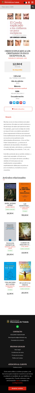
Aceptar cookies (17, 388)
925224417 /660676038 (17, 334)
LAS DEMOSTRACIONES (25, 205)
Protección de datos (17, 355)
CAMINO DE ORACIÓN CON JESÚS (25, 244)
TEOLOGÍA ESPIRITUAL (10, 244)
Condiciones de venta (17, 352)
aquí (17, 380)
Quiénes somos (17, 367)
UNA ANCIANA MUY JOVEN (10, 283)
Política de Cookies (17, 358)
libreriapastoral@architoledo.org (17, 337)
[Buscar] (33, 7)
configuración (17, 383)
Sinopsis (8, 117)
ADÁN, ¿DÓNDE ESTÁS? (10, 204)
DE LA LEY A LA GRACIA (24, 284)
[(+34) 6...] (17, 326)
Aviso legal (18, 349)
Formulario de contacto (17, 340)
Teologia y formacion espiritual (17, 88)
